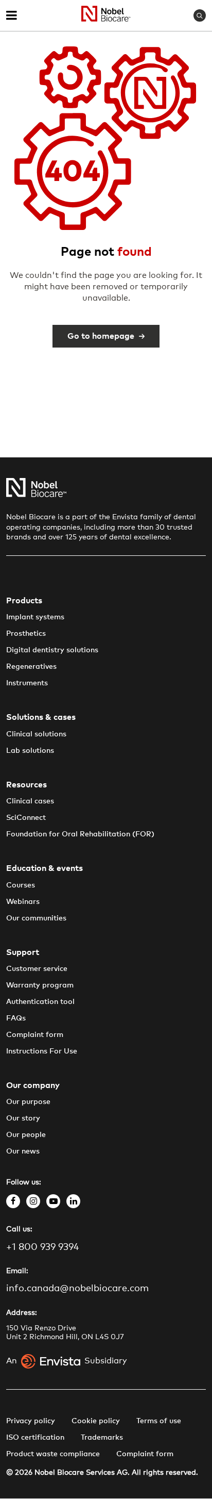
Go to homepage (100, 336)
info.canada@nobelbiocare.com (77, 1288)
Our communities (36, 918)
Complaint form (34, 1035)
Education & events (44, 868)
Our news (23, 1151)
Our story (23, 1118)
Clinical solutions (36, 734)
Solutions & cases (41, 717)
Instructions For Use (41, 1051)
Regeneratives (31, 666)
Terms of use (158, 1421)
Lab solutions (30, 750)
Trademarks (102, 1437)
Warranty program (40, 985)
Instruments (27, 683)
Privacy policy (30, 1421)
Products (24, 601)
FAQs (16, 1018)
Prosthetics (26, 633)
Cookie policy (96, 1421)
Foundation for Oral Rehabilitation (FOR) (80, 834)
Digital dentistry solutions (52, 650)
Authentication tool (40, 1002)
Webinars (23, 901)
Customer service (36, 969)
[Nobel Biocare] (106, 16)
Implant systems (35, 617)
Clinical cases (30, 801)
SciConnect (26, 817)
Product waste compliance (53, 1454)
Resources (26, 785)
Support (22, 952)
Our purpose (28, 1102)
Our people (26, 1135)
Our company (33, 1085)
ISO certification (35, 1437)
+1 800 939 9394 (42, 1247)
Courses (20, 885)
